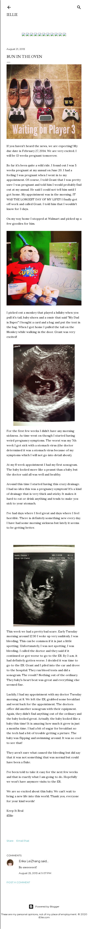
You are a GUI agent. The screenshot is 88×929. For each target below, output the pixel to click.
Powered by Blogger (47, 906)
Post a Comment (18, 882)
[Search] (79, 6)
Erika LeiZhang (29, 861)
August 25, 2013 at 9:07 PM (35, 873)
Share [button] (10, 840)
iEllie (12, 14)
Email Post (22, 840)
